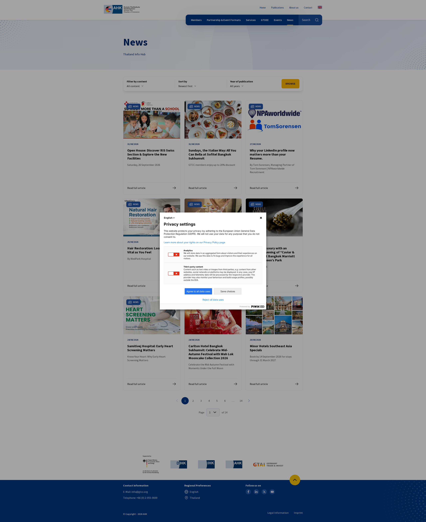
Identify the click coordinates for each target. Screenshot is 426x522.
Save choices (227, 291)
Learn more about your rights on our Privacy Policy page (194, 242)
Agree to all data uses (198, 291)
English (168, 217)
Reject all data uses (213, 299)
